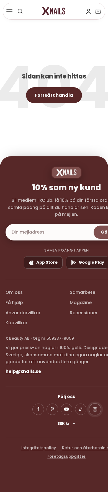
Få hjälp (14, 302)
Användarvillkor (23, 313)
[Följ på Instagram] (95, 409)
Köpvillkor (16, 323)
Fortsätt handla (54, 95)
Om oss (14, 292)
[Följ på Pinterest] (52, 409)
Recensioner (83, 313)
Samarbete (82, 292)
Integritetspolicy (38, 448)
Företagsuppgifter (66, 456)
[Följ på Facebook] (38, 409)
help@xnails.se (23, 371)
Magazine (81, 302)
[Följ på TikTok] (81, 409)
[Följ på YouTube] (66, 409)
